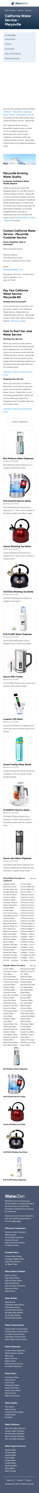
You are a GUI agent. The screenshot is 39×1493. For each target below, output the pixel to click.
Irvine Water (7, 1016)
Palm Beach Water (10, 1045)
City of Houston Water (12, 979)
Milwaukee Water (27, 1024)
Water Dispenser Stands (14, 1353)
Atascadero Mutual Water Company (17, 916)
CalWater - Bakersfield (12, 112)
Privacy (28, 1480)
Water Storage (10, 1471)
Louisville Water (9, 985)
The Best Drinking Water (14, 1412)
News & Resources (12, 58)
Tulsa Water (7, 1021)
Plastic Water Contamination (16, 1339)
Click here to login (18, 321)
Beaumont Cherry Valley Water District (18, 931)
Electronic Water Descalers (15, 1232)
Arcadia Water (8, 908)
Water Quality (10, 39)
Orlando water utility (28, 979)
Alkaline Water (10, 1450)
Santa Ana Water (9, 1008)
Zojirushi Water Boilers (13, 1280)
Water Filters (10, 1373)
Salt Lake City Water (11, 995)
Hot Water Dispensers (13, 1366)
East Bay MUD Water (28, 985)
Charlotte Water (26, 1000)
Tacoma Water (8, 998)
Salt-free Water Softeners (15, 1439)
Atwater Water (9, 918)
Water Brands (10, 1302)
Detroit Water (25, 1019)
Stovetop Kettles (11, 1288)
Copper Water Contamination (16, 1329)
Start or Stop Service (13, 53)
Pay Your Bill (9, 49)
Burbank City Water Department (15, 955)
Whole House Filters (12, 1390)
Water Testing (10, 1409)
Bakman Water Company (13, 926)
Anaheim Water (9, 900)
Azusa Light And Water (12, 921)
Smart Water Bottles (13, 1315)
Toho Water (7, 974)
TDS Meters (9, 1407)
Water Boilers (10, 1291)
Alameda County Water (12, 887)
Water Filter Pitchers (13, 1262)
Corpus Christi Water (11, 1006)
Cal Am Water (25, 884)
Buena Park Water (10, 952)
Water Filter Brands (12, 1396)
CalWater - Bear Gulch (29, 937)
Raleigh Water (25, 1029)
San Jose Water (26, 1003)
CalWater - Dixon (27, 947)
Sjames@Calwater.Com (13, 269)
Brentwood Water (10, 947)
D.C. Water (24, 974)
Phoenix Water (8, 987)
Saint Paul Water (9, 1000)
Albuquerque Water (27, 969)
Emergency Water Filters (14, 1259)
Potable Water (10, 1415)
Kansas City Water (27, 1032)
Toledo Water (8, 1013)
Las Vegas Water (26, 987)
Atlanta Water (25, 1021)
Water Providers (10, 10)
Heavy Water (10, 1458)
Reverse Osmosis (11, 1240)
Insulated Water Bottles (14, 1310)
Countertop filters (12, 1377)
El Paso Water (25, 1027)
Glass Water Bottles (12, 1307)
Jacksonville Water (27, 1016)
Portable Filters (11, 1252)
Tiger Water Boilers (12, 1278)
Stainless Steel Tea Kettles (15, 1286)
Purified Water (10, 1463)
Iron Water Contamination (15, 1334)
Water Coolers (10, 1361)
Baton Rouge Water (10, 1042)
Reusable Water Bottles (14, 1313)
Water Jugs (9, 1356)
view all (30, 115)
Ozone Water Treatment (14, 1237)
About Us (10, 1480)
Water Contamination (14, 1325)
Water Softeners (12, 1424)
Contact (8, 44)
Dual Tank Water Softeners (15, 1428)
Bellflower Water (9, 939)
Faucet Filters (10, 1380)
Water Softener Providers (14, 1436)
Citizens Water (26, 1008)
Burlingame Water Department (15, 958)
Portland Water (26, 982)
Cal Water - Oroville (28, 960)
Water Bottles (11, 1298)
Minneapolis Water (10, 1011)
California (20, 10)
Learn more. (16, 1221)
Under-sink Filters (12, 1388)
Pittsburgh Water (9, 1027)
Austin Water (25, 1045)
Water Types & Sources (15, 1446)
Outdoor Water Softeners (14, 1431)
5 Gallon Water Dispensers (15, 1350)
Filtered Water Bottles (13, 1256)
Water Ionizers (10, 1235)
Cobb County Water (11, 982)
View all (31, 878)
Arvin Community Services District (16, 913)
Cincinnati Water (26, 1011)
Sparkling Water (11, 1466)
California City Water (28, 921)
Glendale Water (9, 990)
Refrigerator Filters (12, 1385)
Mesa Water (24, 1037)
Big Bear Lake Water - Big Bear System (18, 944)
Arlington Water (9, 1019)
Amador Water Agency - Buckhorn (16, 889)
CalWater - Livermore (28, 952)
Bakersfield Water (10, 923)
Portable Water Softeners (14, 1434)
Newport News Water (11, 1029)
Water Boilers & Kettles (15, 1271)
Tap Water (9, 1417)
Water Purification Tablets (15, 1243)
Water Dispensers (13, 1346)
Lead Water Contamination (15, 1337)
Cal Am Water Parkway (29, 889)
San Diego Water (26, 990)
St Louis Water (26, 995)
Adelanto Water (9, 884)
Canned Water (10, 1453)
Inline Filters (9, 1383)
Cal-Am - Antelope (10, 960)
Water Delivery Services (14, 1364)
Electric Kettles (11, 1275)
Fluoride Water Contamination (16, 1332)
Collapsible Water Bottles (14, 1305)
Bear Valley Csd (9, 929)
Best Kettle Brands (12, 1283)
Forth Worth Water (27, 1013)
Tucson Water (8, 969)
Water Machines (11, 1358)
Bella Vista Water (9, 934)
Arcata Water (8, 910)
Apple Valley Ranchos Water (14, 905)
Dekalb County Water (28, 1042)
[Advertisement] (19, 83)
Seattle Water (25, 1006)
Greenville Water (9, 977)
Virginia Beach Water (11, 1024)
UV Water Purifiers (12, 1245)
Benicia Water (8, 942)
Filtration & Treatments (15, 1228)
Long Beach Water (10, 1034)
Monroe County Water (11, 1037)
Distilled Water (10, 1455)
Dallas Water (25, 992)
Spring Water (10, 1468)
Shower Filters (10, 1393)
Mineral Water (10, 1460)
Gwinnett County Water (12, 971)
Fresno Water (8, 1040)
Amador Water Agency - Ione (14, 892)
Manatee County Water (29, 1034)
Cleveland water (9, 992)
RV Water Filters (11, 1264)
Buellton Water (9, 950)
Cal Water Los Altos (27, 955)
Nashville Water (26, 977)
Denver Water (25, 998)
